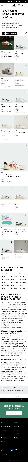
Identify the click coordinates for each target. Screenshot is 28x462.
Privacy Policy (17, 449)
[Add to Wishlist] (11, 38)
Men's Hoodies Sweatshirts (14, 276)
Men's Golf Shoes (22, 276)
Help (2, 422)
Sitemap (3, 441)
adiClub (16, 422)
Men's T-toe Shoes (4, 273)
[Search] (22, 5)
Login (7, 399)
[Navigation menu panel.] (2, 5)
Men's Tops (22, 288)
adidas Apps (17, 434)
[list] (11, 33)
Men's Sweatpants (22, 285)
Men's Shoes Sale (13, 282)
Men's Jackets (14, 288)
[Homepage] (14, 6)
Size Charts (16, 437)
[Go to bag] (25, 5)
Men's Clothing (21, 273)
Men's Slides (22, 279)
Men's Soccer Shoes (4, 285)
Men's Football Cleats (23, 282)
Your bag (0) (19, 399)
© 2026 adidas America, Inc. (14, 460)
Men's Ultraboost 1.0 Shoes (5, 276)
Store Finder (17, 426)
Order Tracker (4, 430)
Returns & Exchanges (6, 426)
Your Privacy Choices (4, 450)
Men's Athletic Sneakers (5, 279)
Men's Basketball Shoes (4, 288)
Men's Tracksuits (4, 282)
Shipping (3, 434)
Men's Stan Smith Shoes (13, 273)
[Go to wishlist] (6, 5)
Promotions (4, 437)
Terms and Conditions (6, 454)
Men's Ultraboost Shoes (13, 285)
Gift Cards (16, 430)
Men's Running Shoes (12, 279)
